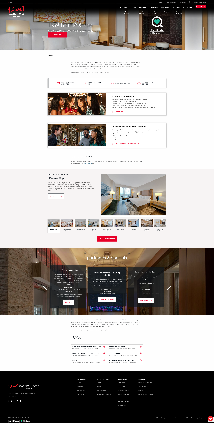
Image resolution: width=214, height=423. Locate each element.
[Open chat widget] (210, 418)
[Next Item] (162, 194)
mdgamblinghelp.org (201, 418)
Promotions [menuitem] (143, 7)
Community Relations (104, 394)
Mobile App (121, 398)
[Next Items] (168, 286)
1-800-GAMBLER (188, 418)
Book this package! (107, 299)
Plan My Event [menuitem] (188, 7)
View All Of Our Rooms (107, 239)
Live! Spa (155, 12)
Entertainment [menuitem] (165, 7)
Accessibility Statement (145, 394)
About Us (100, 383)
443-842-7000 (12, 397)
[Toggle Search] (189, 2)
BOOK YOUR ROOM (56, 196)
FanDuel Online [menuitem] (182, 2)
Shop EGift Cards (123, 390)
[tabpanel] (107, 195)
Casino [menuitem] (134, 7)
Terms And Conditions (145, 383)
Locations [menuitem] (123, 7)
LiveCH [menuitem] (11, 2)
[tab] (54, 225)
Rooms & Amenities (141, 12)
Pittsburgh (80, 394)
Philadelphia (81, 390)
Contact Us (121, 383)
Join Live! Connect (123, 402)
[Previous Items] (45, 286)
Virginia (79, 398)
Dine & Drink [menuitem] (154, 7)
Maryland (80, 386)
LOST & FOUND (122, 386)
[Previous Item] (106, 194)
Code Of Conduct (123, 394)
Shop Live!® (167, 12)
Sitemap (140, 390)
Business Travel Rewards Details (127, 144)
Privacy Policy (142, 386)
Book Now (119, 112)
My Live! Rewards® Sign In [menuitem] (200, 2)
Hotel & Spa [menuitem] (176, 7)
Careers (99, 386)
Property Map (122, 405)
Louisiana (80, 383)
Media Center (101, 390)
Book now (57, 35)
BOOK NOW (68, 302)
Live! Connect (88, 164)
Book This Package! (146, 300)
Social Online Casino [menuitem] (171, 2)
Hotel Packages (126, 12)
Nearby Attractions (179, 12)
